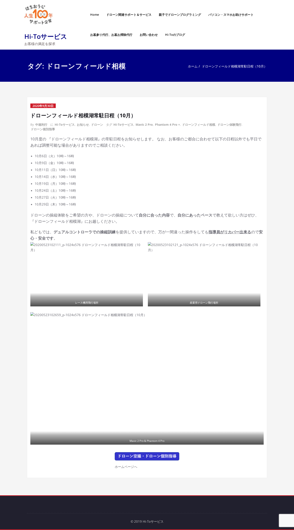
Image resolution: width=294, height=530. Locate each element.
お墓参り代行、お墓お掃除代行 (111, 35)
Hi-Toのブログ (175, 35)
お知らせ (83, 124)
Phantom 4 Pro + (167, 124)
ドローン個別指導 (43, 129)
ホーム (193, 66)
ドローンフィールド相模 (198, 124)
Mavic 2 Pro (144, 124)
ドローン (97, 124)
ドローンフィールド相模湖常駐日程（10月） (234, 66)
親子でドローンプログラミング (180, 15)
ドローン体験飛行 (229, 124)
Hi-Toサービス (45, 36)
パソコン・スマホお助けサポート (231, 15)
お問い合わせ (149, 35)
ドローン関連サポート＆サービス (129, 15)
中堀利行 (41, 124)
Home (94, 15)
